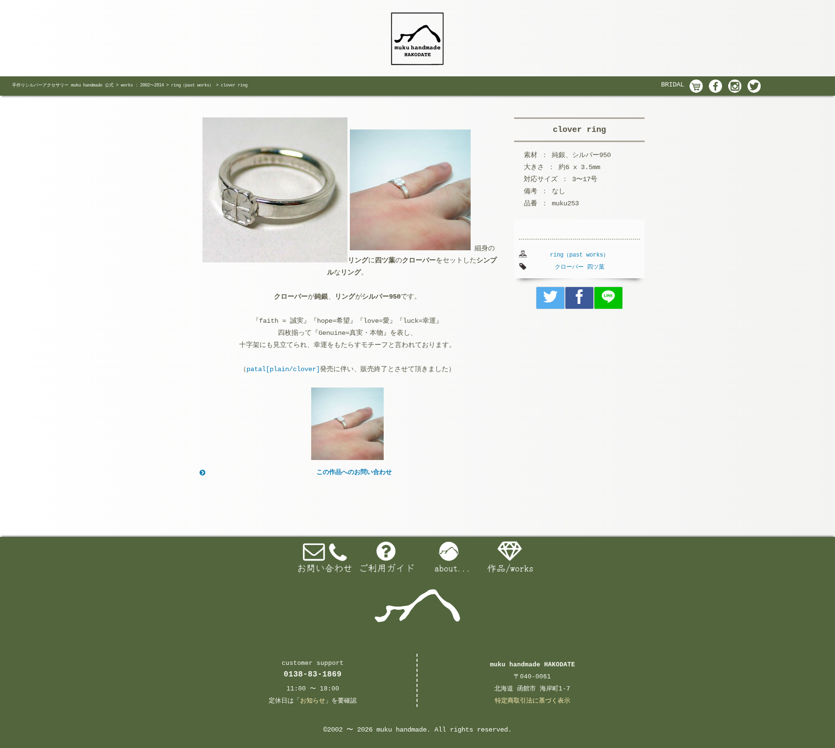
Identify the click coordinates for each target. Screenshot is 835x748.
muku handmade (401, 730)
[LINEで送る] (608, 298)
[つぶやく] (550, 298)
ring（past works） (579, 255)
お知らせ (312, 701)
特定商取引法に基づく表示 (532, 701)
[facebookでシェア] (579, 298)
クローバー (569, 267)
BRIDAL (672, 84)
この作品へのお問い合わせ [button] (354, 472)
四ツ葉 (596, 267)
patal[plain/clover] (283, 369)
